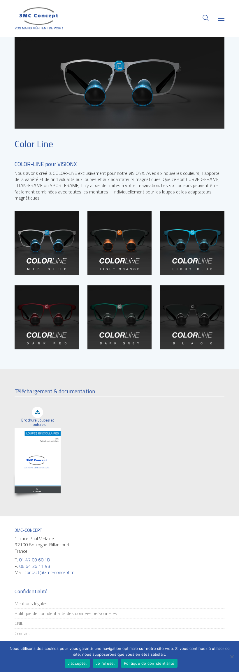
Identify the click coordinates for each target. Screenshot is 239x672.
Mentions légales (31, 603)
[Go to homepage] (39, 18)
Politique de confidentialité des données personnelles (66, 613)
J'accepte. (77, 663)
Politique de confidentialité (149, 663)
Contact (22, 633)
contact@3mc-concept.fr (48, 572)
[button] (221, 18)
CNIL (19, 623)
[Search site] (206, 19)
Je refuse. (105, 663)
